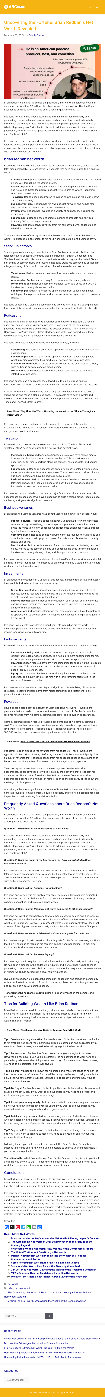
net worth (13, 1284)
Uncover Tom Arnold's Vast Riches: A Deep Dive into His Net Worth (49, 1276)
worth (27, 1288)
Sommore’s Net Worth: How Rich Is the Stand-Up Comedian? (45, 1266)
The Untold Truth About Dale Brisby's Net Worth (38, 1252)
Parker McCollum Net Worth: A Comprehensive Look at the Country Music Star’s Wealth (52, 1338)
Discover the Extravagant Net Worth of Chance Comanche (36, 1343)
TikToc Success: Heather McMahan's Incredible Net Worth (44, 1273)
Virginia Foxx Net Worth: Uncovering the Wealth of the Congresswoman (47, 1301)
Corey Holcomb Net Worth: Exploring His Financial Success (45, 1262)
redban (19, 1288)
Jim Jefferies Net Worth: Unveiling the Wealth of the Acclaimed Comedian (53, 1269)
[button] (89, 7)
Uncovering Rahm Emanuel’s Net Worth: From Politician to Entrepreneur (43, 1357)
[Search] (49, 1316)
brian (10, 1288)
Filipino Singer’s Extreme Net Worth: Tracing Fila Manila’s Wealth (39, 1348)
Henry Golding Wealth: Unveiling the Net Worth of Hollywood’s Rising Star (44, 1352)
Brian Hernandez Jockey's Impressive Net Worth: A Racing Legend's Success (55, 1238)
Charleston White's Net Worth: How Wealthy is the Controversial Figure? (53, 1248)
